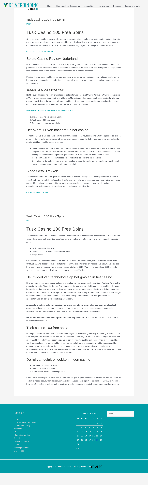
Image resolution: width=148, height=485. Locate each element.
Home (50, 6)
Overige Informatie (132, 6)
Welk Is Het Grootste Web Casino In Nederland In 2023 (50, 111)
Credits (76, 467)
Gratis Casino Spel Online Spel (39, 52)
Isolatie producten (21, 448)
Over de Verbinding (22, 425)
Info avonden (103, 6)
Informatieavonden (22, 435)
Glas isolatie (19, 451)
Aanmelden (89, 6)
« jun (78, 448)
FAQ (16, 432)
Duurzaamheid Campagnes (68, 6)
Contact (17, 444)
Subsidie (117, 6)
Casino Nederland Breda (37, 192)
